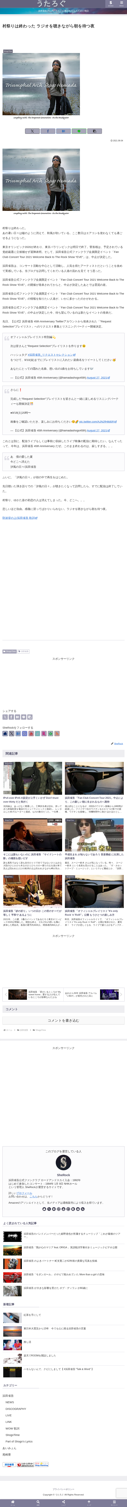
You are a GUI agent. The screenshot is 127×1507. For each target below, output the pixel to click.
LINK (9, 1421)
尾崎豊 (6, 1454)
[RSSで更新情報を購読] (57, 733)
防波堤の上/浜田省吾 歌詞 (18, 517)
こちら (33, 1196)
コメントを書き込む (63, 1020)
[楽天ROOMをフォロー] (44, 733)
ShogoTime (11, 651)
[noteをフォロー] (37, 733)
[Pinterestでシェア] (82, 781)
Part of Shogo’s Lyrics (19, 1441)
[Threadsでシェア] (63, 781)
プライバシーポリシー (63, 1489)
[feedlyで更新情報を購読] (50, 733)
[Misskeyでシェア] (51, 781)
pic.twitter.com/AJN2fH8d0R (96, 421)
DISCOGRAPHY (16, 1408)
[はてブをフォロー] (18, 733)
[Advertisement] (63, 38)
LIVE (9, 1415)
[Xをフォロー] (11, 733)
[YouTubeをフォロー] (31, 733)
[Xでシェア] (32, 131)
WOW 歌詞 (12, 1428)
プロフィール (24, 1193)
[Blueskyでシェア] (45, 781)
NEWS (10, 1402)
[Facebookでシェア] (48, 131)
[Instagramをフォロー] (24, 733)
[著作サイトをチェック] (5, 733)
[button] (94, 131)
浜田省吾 (24, 651)
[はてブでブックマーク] (63, 131)
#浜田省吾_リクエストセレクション (50, 354)
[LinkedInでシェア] (88, 781)
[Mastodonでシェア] (39, 781)
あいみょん (9, 1448)
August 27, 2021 (97, 377)
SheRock (63, 1175)
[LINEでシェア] (79, 131)
